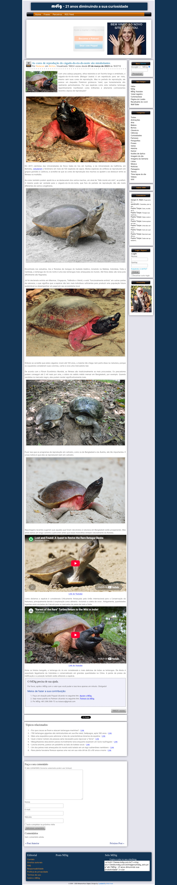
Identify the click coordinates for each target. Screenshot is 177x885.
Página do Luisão (138, 99)
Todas (133, 117)
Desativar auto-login (141, 275)
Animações (135, 120)
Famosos (134, 138)
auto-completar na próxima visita (41, 824)
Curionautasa (136, 97)
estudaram (37, 169)
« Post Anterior (32, 843)
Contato (30, 859)
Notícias (134, 166)
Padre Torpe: (136, 208)
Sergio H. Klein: (137, 200)
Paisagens (135, 169)
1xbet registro (137, 94)
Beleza (133, 125)
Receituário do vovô (139, 102)
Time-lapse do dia (138, 174)
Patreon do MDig (87, 698)
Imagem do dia (137, 156)
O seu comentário (48, 768)
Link (82, 730)
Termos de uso (34, 875)
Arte (132, 122)
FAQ (29, 865)
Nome (27, 802)
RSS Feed (69, 14)
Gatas (133, 146)
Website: (28, 817)
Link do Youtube (75, 594)
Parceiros (57, 14)
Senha (134, 262)
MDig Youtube (137, 91)
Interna (143, 64)
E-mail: (27, 809)
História (134, 148)
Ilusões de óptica (138, 153)
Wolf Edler (135, 104)
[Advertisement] (51, 38)
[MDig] (57, 6)
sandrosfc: (135, 204)
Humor (133, 151)
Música (134, 164)
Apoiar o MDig (86, 696)
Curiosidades (136, 135)
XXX (132, 179)
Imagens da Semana (139, 159)
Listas (133, 161)
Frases (47, 14)
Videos (133, 177)
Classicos (135, 130)
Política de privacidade (37, 872)
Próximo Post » (117, 843)
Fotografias (135, 140)
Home (38, 14)
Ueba (133, 86)
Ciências (134, 133)
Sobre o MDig (33, 878)
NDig (133, 89)
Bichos (52, 66)
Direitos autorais (34, 862)
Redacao (40, 66)
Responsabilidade (35, 868)
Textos (133, 172)
